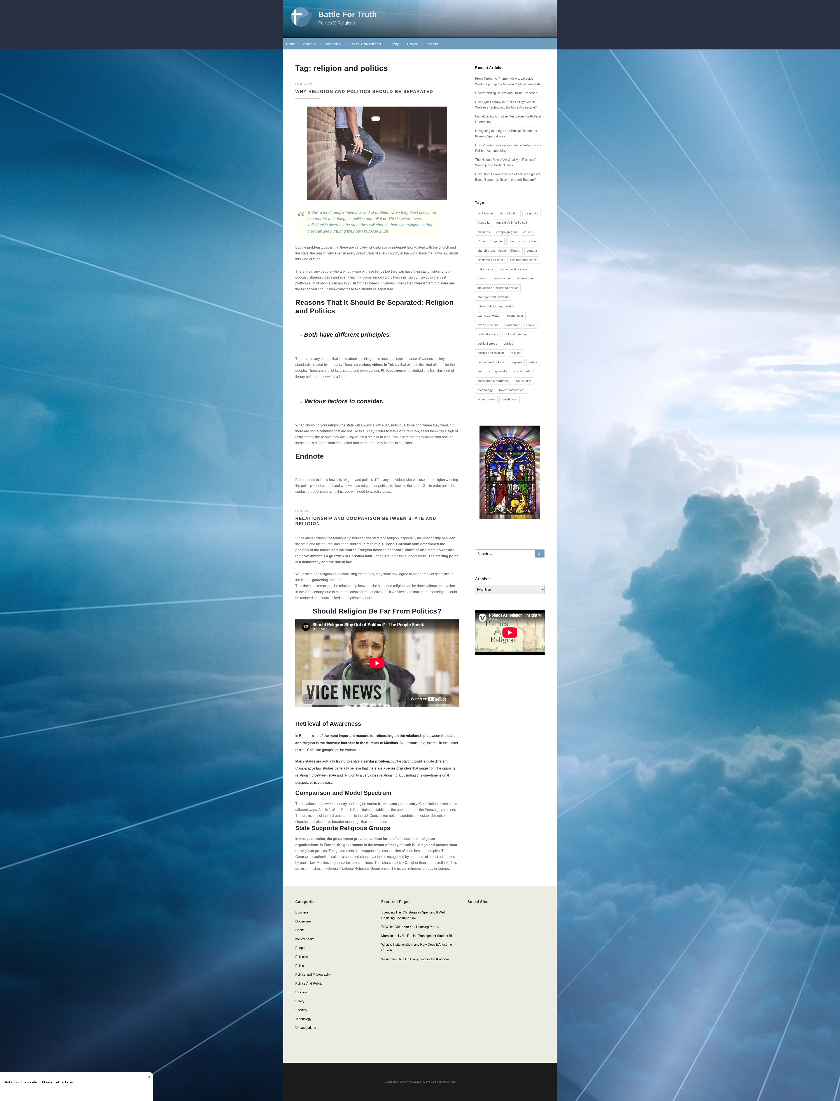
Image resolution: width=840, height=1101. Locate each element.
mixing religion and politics (496, 306)
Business (302, 912)
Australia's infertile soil (511, 222)
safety (533, 362)
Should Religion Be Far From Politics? (377, 611)
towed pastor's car (512, 390)
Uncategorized (305, 1027)
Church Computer (490, 241)
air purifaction (508, 213)
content (532, 250)
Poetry (394, 44)
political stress (487, 343)
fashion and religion (513, 269)
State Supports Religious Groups (342, 828)
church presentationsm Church (499, 250)
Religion (412, 44)
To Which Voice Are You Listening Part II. (410, 927)
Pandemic (512, 325)
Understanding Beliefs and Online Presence (506, 93)
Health (299, 930)
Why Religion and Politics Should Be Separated (365, 91)
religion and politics (491, 362)
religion (516, 352)
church (528, 232)
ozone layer (515, 315)
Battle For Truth (347, 14)
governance (502, 278)
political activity (488, 334)
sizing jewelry (498, 371)
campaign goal (506, 232)
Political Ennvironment (365, 44)
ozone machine (488, 325)
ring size (516, 362)
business (484, 232)
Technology (303, 1019)
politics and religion (491, 352)
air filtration (485, 213)
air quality (531, 213)
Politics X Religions (336, 23)
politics (508, 343)
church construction (522, 241)
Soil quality (523, 380)
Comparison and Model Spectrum (343, 793)
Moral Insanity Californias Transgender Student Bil (416, 936)
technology (485, 390)
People (300, 948)
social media (522, 371)
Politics (300, 966)
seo (480, 371)
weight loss (509, 399)
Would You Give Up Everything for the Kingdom (415, 959)
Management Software (493, 297)
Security (301, 1010)
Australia (484, 222)
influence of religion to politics (498, 287)
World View (333, 44)
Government (525, 278)
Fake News (485, 269)
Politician (301, 957)
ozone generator (489, 315)
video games (486, 399)
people (530, 325)
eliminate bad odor (490, 259)
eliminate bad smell (523, 259)
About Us (310, 44)
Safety (299, 1001)
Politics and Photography (313, 974)
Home (290, 44)
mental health (304, 939)
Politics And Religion (309, 983)
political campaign (517, 334)
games (482, 278)
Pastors (432, 44)
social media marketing (493, 380)
